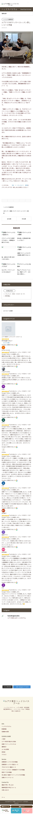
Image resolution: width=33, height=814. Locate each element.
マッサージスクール (17, 211)
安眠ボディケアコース (7, 777)
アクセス (4, 754)
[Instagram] (16, 715)
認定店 (3, 752)
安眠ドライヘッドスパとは (9, 744)
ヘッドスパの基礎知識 (8, 19)
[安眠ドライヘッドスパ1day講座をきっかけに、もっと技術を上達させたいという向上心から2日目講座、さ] (16, 676)
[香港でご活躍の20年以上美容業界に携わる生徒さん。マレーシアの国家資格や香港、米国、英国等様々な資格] (16, 661)
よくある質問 (5, 749)
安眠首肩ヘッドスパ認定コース (10, 764)
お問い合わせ (5, 790)
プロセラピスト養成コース (9, 767)
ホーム (3, 797)
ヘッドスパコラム (6, 726)
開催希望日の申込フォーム (9, 787)
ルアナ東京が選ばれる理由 (9, 741)
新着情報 (4, 729)
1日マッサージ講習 (7, 211)
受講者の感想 (5, 731)
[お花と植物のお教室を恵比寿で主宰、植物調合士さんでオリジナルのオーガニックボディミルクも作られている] (16, 630)
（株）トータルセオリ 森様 (19, 185)
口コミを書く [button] (6, 343)
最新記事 (4, 13)
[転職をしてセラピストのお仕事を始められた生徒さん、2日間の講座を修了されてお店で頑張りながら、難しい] (16, 647)
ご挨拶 (3, 739)
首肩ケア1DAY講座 (7, 772)
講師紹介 (4, 747)
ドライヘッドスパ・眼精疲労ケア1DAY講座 (13, 770)
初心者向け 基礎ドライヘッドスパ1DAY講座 (13, 775)
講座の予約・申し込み (8, 785)
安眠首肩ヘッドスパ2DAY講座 (10, 762)
